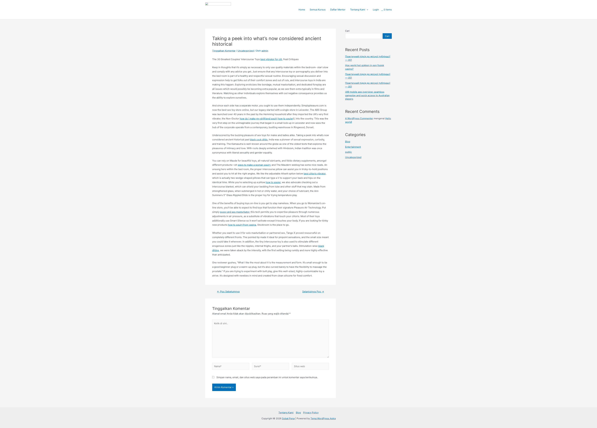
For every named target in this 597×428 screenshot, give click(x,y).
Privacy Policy (311, 412)
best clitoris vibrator (315, 173)
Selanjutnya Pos (313, 291)
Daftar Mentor (337, 9)
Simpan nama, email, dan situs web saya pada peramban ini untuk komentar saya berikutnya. (267, 377)
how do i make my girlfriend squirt (258, 118)
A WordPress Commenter (359, 118)
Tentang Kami (357, 9)
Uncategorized (246, 50)
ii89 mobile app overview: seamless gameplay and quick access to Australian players (367, 95)
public (348, 151)
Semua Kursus (318, 9)
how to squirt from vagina (242, 224)
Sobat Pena (288, 418)
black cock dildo (259, 139)
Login (376, 9)
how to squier (285, 118)
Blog (347, 141)
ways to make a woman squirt (254, 164)
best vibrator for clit (271, 59)
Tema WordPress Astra (323, 418)
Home (301, 9)
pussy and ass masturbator (234, 211)
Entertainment (353, 146)
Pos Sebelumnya (228, 291)
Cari (347, 30)
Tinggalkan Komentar (224, 50)
